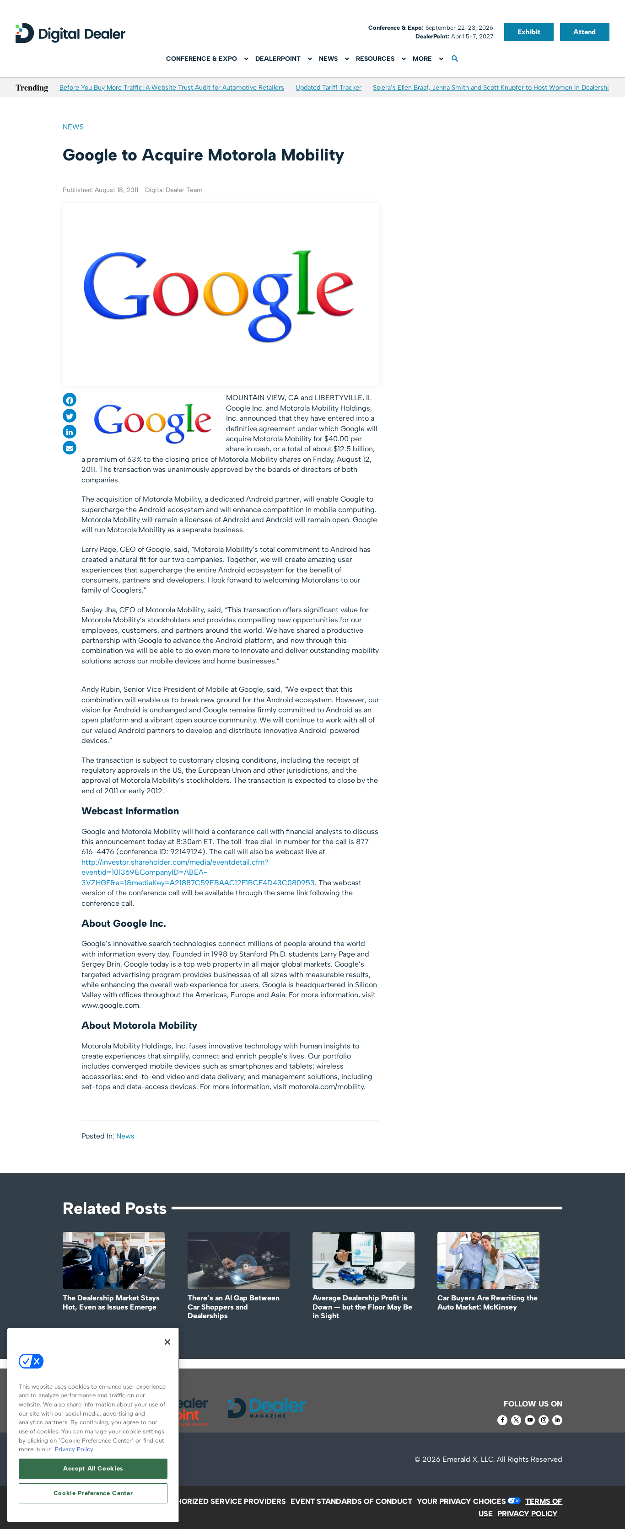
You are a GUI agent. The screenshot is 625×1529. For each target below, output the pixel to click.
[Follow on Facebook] (502, 1420)
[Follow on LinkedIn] (557, 1420)
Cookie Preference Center (93, 1493)
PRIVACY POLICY (527, 1513)
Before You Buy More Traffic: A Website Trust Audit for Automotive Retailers (171, 87)
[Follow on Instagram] (544, 1420)
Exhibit (528, 32)
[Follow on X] (516, 1420)
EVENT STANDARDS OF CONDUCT (351, 1501)
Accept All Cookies (93, 1468)
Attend (584, 32)
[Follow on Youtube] (530, 1420)
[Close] (167, 1342)
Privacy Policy (74, 1449)
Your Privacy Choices (461, 1501)
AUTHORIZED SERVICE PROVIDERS (223, 1501)
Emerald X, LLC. (468, 1459)
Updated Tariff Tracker (328, 87)
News (73, 127)
